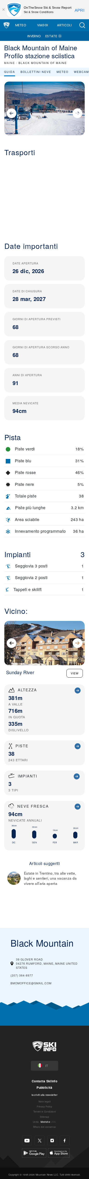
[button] (82, 25)
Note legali (45, 1101)
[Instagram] (52, 1140)
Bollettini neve (36, 72)
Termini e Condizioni (44, 1111)
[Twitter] (39, 1140)
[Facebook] (65, 1140)
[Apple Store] (59, 1152)
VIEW (75, 673)
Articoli (64, 25)
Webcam (81, 72)
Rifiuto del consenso (44, 1126)
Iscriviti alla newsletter (44, 1094)
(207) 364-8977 (21, 975)
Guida (9, 72)
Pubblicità (44, 1087)
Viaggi (42, 25)
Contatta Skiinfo (44, 1081)
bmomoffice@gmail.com (31, 983)
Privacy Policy (44, 1106)
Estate (51, 36)
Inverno (34, 36)
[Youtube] (27, 1140)
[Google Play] (34, 1152)
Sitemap (44, 1116)
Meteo (20, 25)
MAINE (9, 63)
